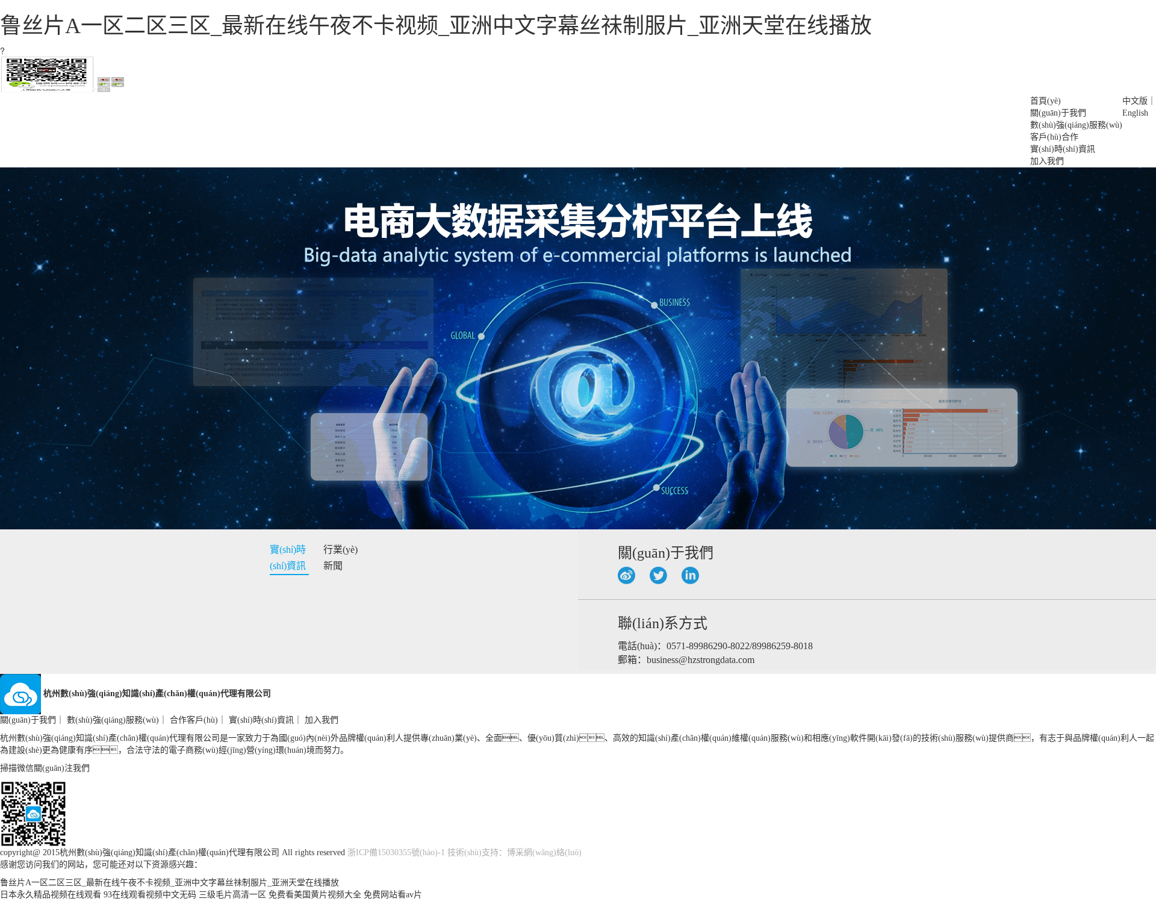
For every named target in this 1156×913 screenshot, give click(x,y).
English (1135, 112)
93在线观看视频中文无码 (150, 894)
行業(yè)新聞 (340, 557)
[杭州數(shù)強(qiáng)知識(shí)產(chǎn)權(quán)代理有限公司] (62, 88)
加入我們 (1047, 161)
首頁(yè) (1045, 100)
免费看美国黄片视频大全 (315, 894)
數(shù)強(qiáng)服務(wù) (1076, 124)
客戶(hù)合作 (1054, 137)
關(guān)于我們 (1058, 112)
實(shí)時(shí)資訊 (1062, 149)
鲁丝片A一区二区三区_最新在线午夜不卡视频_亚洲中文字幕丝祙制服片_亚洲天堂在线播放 (436, 26)
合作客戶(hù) (194, 719)
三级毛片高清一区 (232, 894)
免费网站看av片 (393, 894)
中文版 (1135, 100)
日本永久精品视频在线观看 (50, 894)
